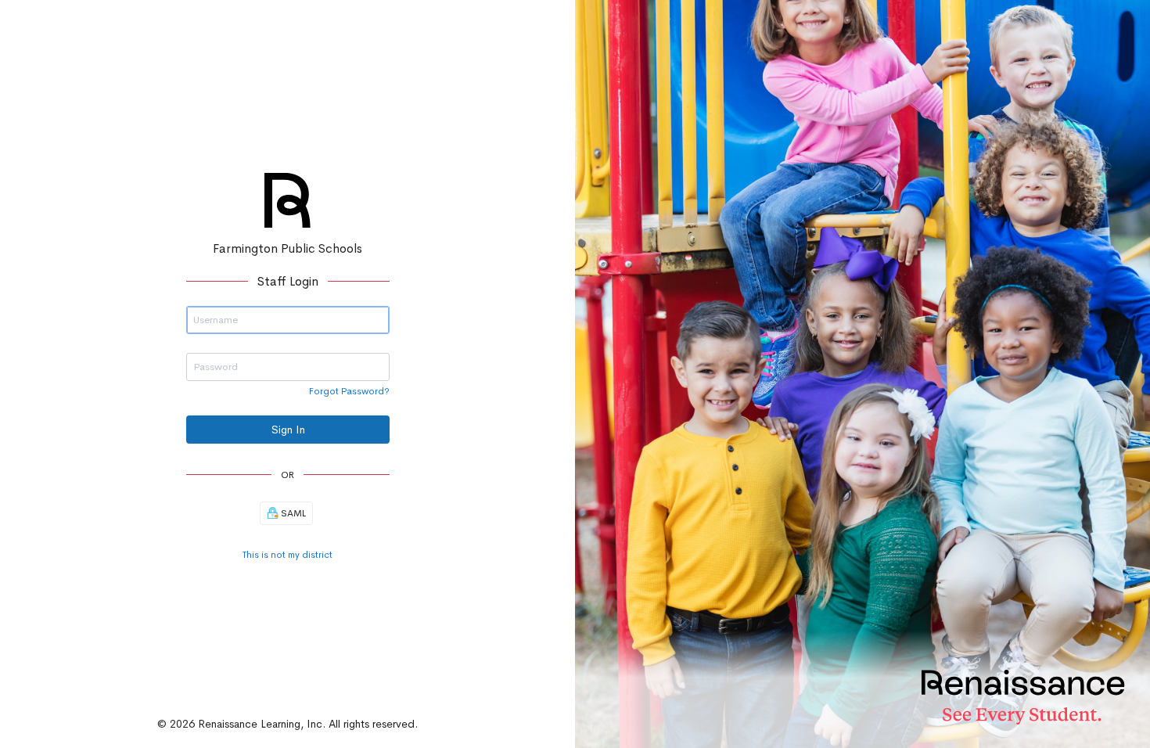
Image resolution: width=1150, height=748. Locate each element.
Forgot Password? (349, 391)
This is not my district (287, 554)
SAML (292, 513)
